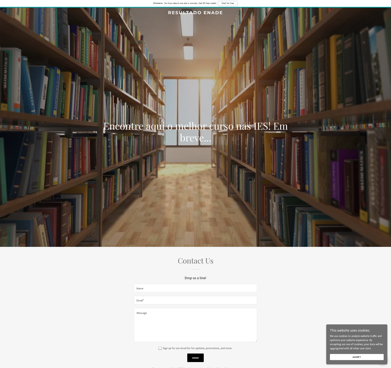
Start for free (228, 3)
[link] (195, 13)
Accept (357, 357)
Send (195, 357)
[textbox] (195, 288)
